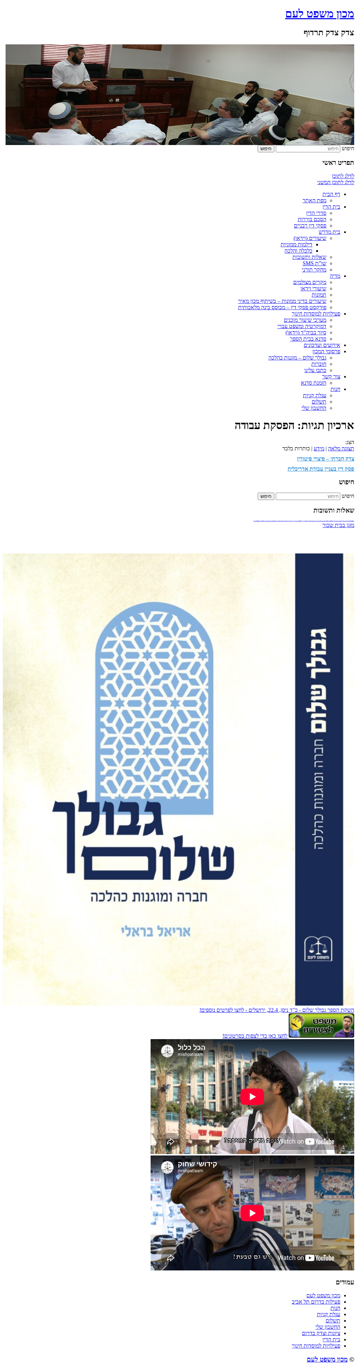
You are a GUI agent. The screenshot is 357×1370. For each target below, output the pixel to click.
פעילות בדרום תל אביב (316, 1302)
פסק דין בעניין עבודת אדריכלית (321, 469)
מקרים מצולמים (309, 282)
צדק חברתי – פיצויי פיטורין (325, 459)
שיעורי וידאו (313, 288)
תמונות (319, 295)
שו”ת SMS (314, 263)
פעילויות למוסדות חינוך (316, 314)
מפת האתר (314, 200)
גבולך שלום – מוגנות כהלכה (297, 358)
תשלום (319, 402)
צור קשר (331, 376)
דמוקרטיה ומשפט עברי (302, 326)
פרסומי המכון (326, 351)
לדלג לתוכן (343, 176)
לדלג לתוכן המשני (335, 182)
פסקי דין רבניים (310, 226)
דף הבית (331, 194)
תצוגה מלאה (341, 448)
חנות (335, 389)
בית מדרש (329, 232)
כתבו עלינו (315, 370)
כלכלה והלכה (298, 251)
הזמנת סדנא (313, 383)
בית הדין (331, 207)
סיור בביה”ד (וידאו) (306, 332)
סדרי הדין (316, 213)
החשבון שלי (314, 408)
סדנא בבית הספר (308, 339)
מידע (319, 448)
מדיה (335, 276)
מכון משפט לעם (319, 13)
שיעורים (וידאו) (310, 238)
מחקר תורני (314, 270)
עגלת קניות (314, 395)
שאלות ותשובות (309, 257)
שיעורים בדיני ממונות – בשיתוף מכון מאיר (282, 301)
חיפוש (348, 148)
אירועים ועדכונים (322, 345)
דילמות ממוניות (296, 244)
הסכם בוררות (312, 219)
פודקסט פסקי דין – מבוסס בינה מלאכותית (282, 307)
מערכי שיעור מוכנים (305, 320)
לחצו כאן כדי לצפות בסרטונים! (255, 1036)
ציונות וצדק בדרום (321, 1333)
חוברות (318, 364)
